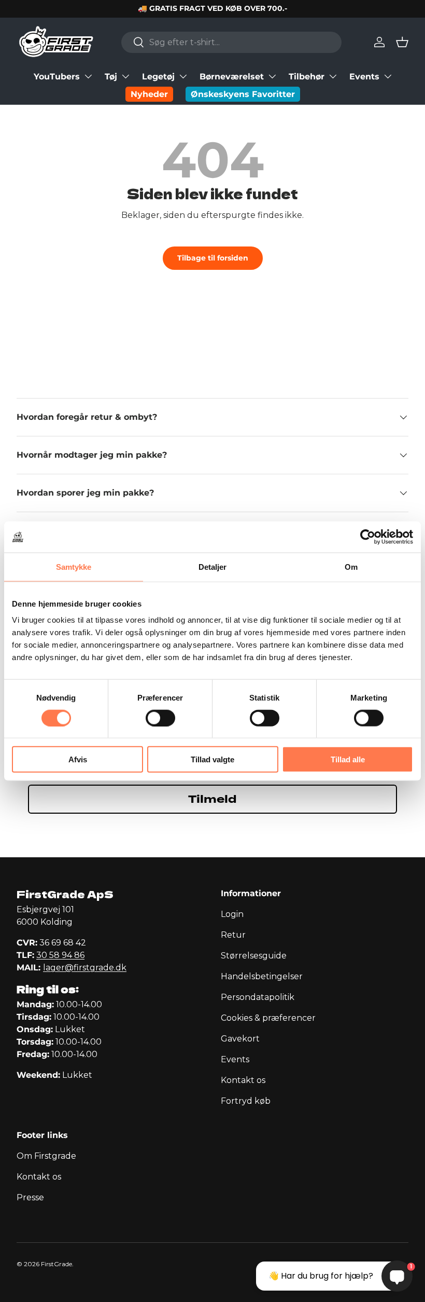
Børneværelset (232, 76)
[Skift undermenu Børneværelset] (272, 76)
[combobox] (231, 42)
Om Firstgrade (46, 1156)
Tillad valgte (212, 759)
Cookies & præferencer (268, 1018)
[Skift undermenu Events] (387, 76)
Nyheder (149, 94)
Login (232, 914)
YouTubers (57, 76)
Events (364, 76)
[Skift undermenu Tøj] (125, 76)
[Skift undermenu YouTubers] (88, 76)
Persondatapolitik (257, 997)
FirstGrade (56, 1264)
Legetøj (158, 76)
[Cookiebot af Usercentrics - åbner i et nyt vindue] (367, 536)
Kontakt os (243, 1080)
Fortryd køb (246, 1101)
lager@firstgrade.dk (84, 967)
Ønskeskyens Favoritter (243, 94)
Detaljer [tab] (213, 566)
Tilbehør (306, 76)
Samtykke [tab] (74, 566)
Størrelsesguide (254, 956)
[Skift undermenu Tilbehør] (333, 76)
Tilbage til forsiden (212, 258)
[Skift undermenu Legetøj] (183, 76)
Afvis (77, 759)
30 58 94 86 (60, 955)
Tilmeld (212, 799)
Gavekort (240, 1039)
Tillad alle (348, 759)
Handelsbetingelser (262, 976)
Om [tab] (351, 566)
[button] (402, 42)
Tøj (111, 76)
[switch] (160, 717)
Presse (30, 1197)
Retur (233, 935)
